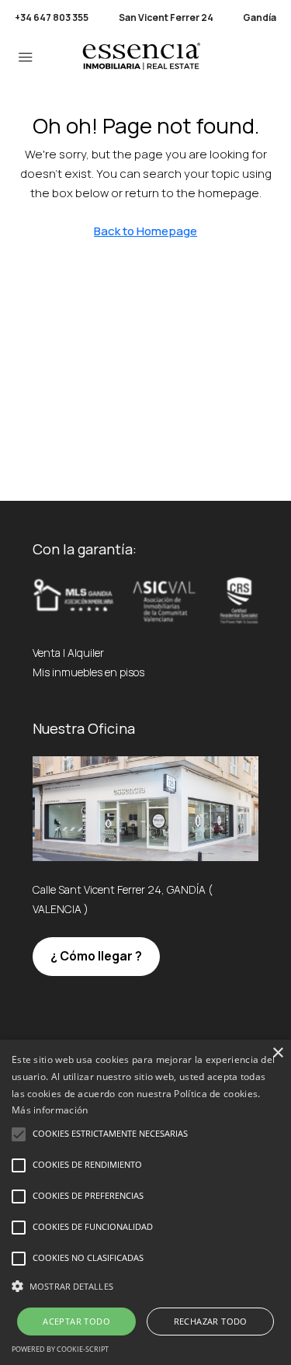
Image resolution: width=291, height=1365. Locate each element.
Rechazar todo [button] (211, 1321)
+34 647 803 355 (51, 17)
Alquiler (86, 652)
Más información (50, 1110)
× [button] (277, 1053)
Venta (47, 652)
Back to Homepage (145, 231)
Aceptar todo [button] (76, 1321)
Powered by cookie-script (60, 1349)
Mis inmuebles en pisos (88, 672)
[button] (145, 1286)
